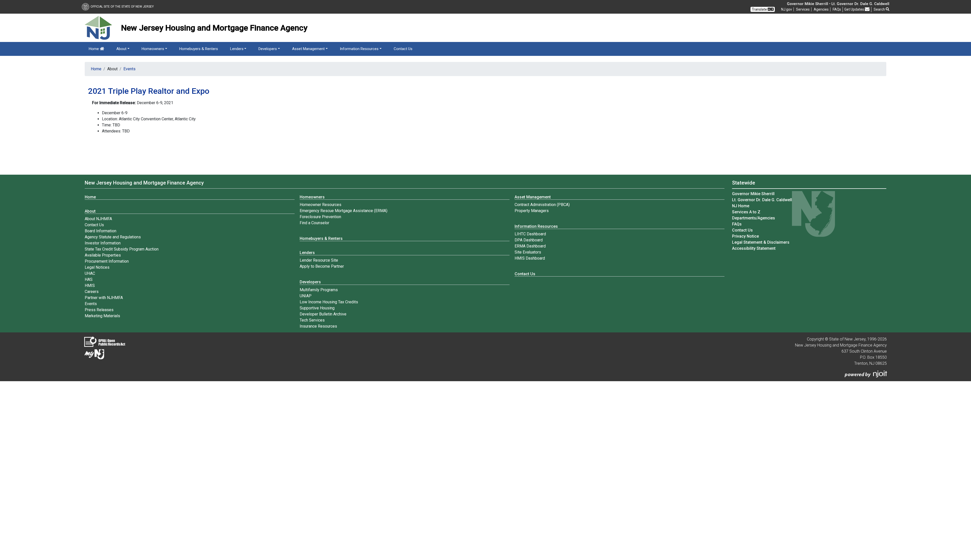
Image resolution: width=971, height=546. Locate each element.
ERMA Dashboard (530, 246)
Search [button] (880, 9)
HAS (89, 279)
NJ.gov (786, 9)
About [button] (121, 49)
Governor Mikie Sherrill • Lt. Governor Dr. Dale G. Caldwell (838, 4)
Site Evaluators (528, 252)
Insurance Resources (318, 326)
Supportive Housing (317, 308)
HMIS (90, 285)
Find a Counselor (314, 222)
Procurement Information (107, 261)
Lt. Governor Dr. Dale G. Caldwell (762, 199)
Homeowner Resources (320, 204)
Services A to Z (746, 212)
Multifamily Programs (319, 289)
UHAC (90, 273)
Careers (92, 291)
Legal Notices (97, 267)
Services (803, 9)
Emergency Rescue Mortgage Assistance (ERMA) (343, 210)
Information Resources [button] (359, 49)
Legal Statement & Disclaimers (760, 242)
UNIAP (306, 295)
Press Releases (99, 309)
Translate (760, 9)
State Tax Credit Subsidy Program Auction (122, 249)
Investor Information (103, 243)
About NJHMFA (98, 218)
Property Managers (532, 210)
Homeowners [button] (153, 49)
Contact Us (403, 49)
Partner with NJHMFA (104, 297)
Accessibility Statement (754, 248)
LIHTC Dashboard (530, 234)
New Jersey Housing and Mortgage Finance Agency (144, 183)
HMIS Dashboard (530, 258)
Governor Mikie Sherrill (753, 193)
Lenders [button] (237, 49)
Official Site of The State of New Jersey (122, 6)
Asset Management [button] (308, 49)
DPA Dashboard (529, 240)
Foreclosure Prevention (320, 216)
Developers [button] (267, 49)
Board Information (100, 231)
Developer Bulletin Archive (323, 314)
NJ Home (740, 205)
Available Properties (103, 255)
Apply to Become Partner (322, 266)
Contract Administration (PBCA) (542, 204)
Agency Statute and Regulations (113, 237)
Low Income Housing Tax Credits (329, 302)
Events (129, 68)
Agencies (821, 9)
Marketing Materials (102, 315)
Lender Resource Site (319, 260)
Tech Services (312, 320)
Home (94, 49)
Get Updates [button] (854, 9)
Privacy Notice (745, 236)
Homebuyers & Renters (198, 49)
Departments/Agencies (753, 218)
